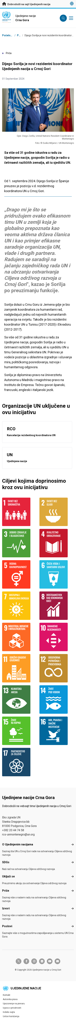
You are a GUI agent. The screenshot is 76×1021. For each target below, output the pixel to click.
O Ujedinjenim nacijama (17, 844)
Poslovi (7, 926)
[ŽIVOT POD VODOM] (56, 699)
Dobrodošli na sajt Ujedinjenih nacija (28, 4)
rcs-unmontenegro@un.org (18, 834)
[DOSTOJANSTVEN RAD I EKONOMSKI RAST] (56, 605)
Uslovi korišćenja (11, 1016)
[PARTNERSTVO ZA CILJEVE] (19, 762)
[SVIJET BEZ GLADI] (56, 512)
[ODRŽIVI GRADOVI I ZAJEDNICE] (19, 668)
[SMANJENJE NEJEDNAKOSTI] (56, 637)
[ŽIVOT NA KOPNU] (19, 731)
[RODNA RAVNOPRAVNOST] (19, 574)
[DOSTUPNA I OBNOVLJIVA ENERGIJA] (19, 605)
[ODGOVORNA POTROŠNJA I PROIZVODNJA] (56, 668)
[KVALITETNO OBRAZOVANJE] (56, 543)
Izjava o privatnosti (12, 1008)
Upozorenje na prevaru (14, 1003)
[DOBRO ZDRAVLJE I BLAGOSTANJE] (19, 543)
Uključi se (8, 876)
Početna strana (11, 35)
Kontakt (6, 995)
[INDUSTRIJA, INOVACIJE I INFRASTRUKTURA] (19, 637)
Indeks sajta (9, 1012)
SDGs (5, 862)
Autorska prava (10, 999)
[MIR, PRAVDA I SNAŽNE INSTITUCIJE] (56, 731)
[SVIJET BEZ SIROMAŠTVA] (19, 512)
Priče (20, 35)
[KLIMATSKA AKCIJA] (19, 699)
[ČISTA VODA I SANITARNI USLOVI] (56, 574)
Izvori (6, 908)
